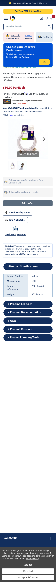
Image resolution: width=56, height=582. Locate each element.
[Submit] (49, 27)
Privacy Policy (32, 558)
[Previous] (12, 139)
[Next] (44, 139)
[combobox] (28, 26)
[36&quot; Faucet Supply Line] (13, 165)
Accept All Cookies (28, 577)
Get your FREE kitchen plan (28, 11)
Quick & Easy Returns (15, 235)
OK (44, 62)
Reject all (28, 571)
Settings (28, 564)
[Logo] (12, 18)
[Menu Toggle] (6, 18)
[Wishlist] (46, 18)
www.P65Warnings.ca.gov (26, 254)
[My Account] (41, 18)
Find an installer (17, 220)
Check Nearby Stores (19, 212)
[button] (28, 3)
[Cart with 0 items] (51, 18)
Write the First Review (25, 67)
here (11, 115)
